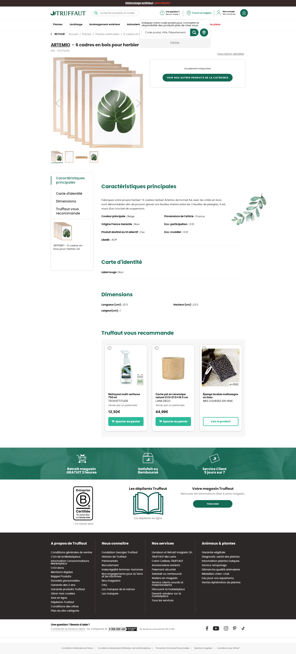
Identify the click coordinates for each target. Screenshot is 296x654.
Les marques (110, 593)
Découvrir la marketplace (168, 589)
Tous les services (163, 600)
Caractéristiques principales (70, 180)
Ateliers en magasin (165, 578)
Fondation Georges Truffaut (120, 552)
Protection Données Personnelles (172, 648)
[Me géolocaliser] (204, 32)
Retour (59, 34)
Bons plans (213, 24)
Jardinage (75, 24)
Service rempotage (214, 565)
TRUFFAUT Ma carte (164, 557)
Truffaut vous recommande (68, 211)
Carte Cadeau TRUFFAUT (167, 561)
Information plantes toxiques (220, 561)
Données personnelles (65, 581)
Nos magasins (111, 581)
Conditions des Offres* (228, 648)
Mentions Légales (203, 648)
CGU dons (57, 568)
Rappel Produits (61, 576)
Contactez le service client (68, 629)
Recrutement (110, 565)
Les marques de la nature (118, 589)
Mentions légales (62, 572)
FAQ (104, 585)
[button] (58, 103)
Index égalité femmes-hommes (122, 569)
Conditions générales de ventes (71, 552)
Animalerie (134, 24)
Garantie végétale (213, 552)
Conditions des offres (65, 606)
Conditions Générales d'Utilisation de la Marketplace (124, 648)
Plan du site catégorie (65, 611)
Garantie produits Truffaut (68, 589)
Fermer (175, 42)
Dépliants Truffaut (62, 602)
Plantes (58, 24)
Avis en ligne (59, 598)
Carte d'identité (69, 193)
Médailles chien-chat (215, 574)
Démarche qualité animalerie (221, 569)
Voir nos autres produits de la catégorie (197, 78)
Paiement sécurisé (164, 569)
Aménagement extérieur (104, 24)
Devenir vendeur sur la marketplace (166, 595)
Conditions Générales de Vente (77, 648)
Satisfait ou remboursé (167, 574)
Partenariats (110, 561)
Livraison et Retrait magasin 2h (172, 552)
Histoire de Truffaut (114, 557)
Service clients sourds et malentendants (167, 583)
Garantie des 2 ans (63, 585)
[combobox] (115, 13)
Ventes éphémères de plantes (221, 582)
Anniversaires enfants (166, 565)
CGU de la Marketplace (66, 557)
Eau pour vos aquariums (218, 578)
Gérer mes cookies (63, 593)
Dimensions (66, 201)
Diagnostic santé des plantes (221, 557)
